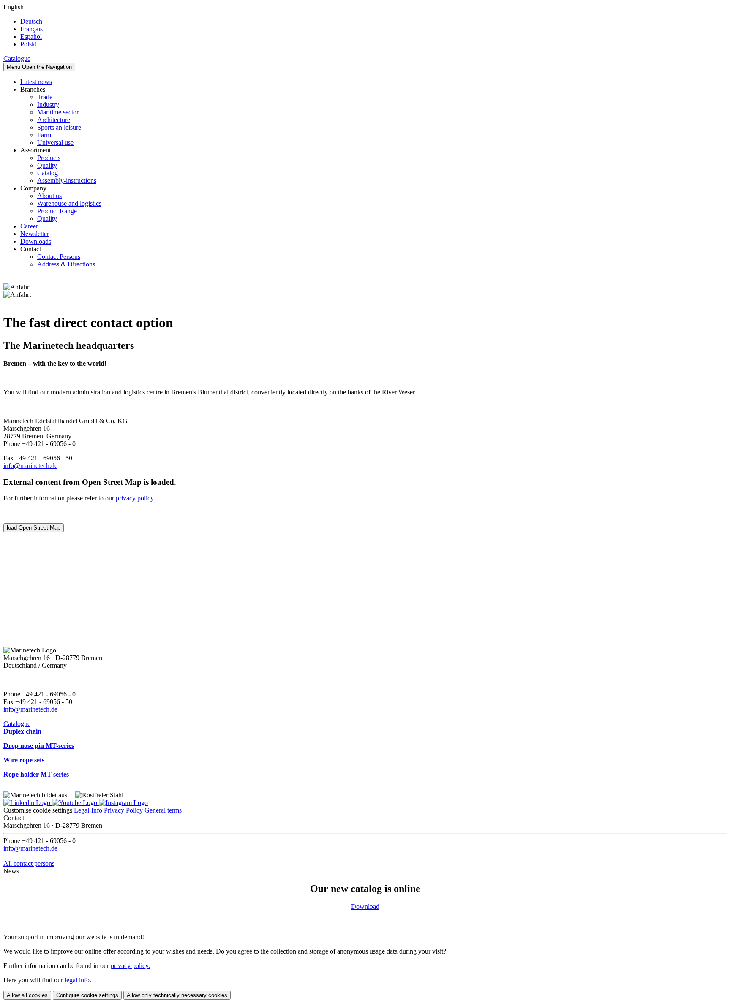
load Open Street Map (33, 528)
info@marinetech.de (30, 465)
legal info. (78, 980)
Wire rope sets (23, 760)
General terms (163, 810)
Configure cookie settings (87, 995)
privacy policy (134, 498)
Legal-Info (88, 810)
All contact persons (28, 863)
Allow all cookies (27, 995)
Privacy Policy (123, 810)
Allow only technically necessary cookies (177, 995)
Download (365, 906)
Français (31, 29)
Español (31, 36)
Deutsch (31, 21)
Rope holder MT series (36, 774)
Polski (28, 44)
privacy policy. (130, 965)
